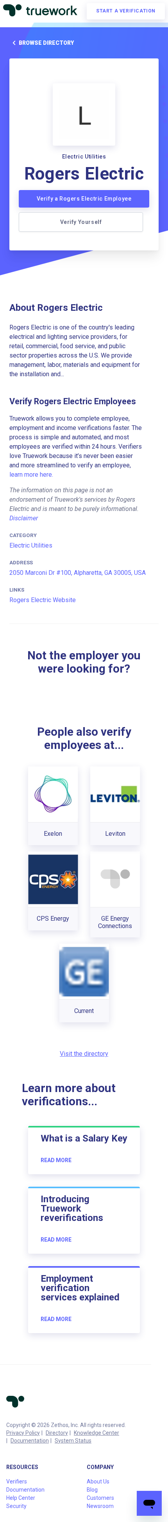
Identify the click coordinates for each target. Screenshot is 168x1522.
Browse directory (46, 43)
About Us (98, 1481)
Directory (57, 1433)
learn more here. (31, 474)
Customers (100, 1498)
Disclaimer (23, 518)
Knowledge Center (96, 1433)
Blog (92, 1490)
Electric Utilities (30, 545)
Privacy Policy (23, 1433)
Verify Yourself (81, 222)
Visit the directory (84, 1053)
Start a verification (125, 11)
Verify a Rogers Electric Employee (84, 199)
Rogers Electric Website (42, 600)
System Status (73, 1440)
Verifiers (16, 1481)
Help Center (20, 1498)
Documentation (30, 1440)
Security (16, 1506)
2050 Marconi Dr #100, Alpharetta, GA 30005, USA (77, 572)
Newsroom (100, 1506)
